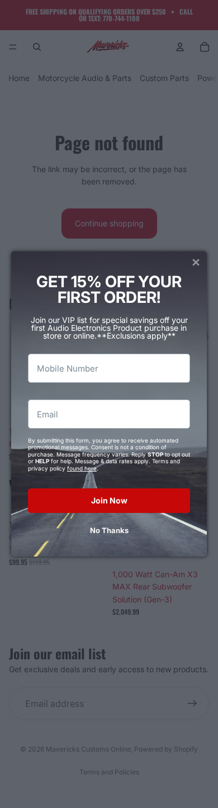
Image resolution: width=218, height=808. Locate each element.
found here (82, 468)
